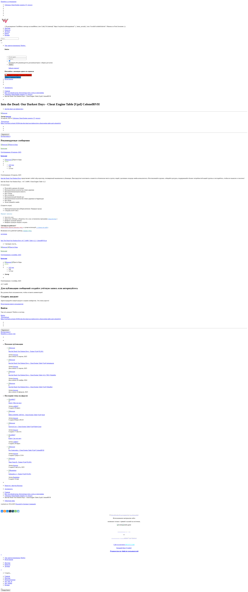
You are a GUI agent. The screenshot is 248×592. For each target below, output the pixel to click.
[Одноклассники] (4, 511)
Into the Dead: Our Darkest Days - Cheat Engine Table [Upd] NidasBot (30, 387)
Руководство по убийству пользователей (124, 551)
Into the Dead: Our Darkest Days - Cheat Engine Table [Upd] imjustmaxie (31, 363)
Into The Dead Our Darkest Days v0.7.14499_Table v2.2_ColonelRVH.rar (24, 240)
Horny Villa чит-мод (15, 403)
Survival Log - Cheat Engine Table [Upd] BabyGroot (25, 426)
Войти (11, 64)
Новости (7, 30)
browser (8, 116)
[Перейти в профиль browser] (4, 113)
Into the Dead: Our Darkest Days (11, 178)
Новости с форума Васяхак (13, 485)
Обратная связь (10, 501)
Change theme (6, 590)
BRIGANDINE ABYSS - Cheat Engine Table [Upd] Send (27, 415)
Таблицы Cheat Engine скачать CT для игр (26, 118)
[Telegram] (18, 511)
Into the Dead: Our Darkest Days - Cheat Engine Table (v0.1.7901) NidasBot (32, 375)
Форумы (7, 28)
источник (4, 234)
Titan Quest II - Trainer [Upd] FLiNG (20, 462)
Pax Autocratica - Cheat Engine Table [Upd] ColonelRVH (26, 450)
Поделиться (5, 121)
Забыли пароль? (14, 68)
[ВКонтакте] (2, 511)
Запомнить (12, 63)
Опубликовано (11, 152)
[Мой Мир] (7, 511)
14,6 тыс (11, 165)
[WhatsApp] (15, 511)
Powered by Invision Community (26, 504)
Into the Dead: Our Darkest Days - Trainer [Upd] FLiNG (26, 351)
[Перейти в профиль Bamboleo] (12, 470)
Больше (7, 35)
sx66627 (15, 406)
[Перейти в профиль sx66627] (12, 399)
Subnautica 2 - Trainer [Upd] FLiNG (20, 474)
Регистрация (9, 79)
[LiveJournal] (13, 511)
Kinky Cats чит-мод (15, 438)
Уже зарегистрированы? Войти (15, 45)
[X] (10, 511)
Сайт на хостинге (124, 544)
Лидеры (7, 32)
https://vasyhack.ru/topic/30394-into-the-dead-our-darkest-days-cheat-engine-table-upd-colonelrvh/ (31, 123)
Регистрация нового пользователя (12, 304)
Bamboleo (16, 477)
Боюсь (7, 33)
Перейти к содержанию (8, 1)
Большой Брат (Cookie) (124, 548)
